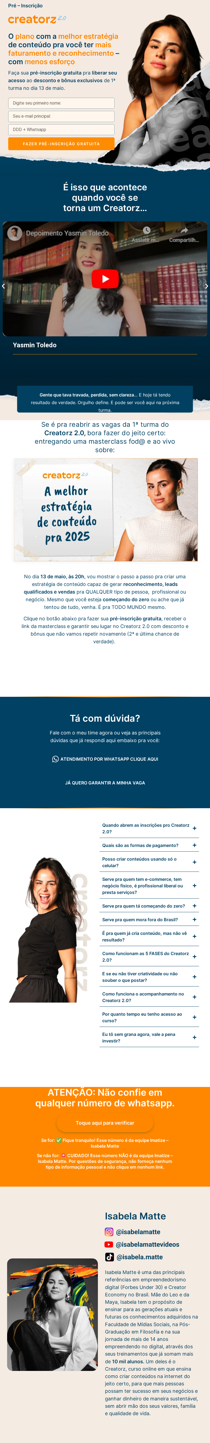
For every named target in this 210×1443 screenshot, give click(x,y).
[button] (3, 286)
